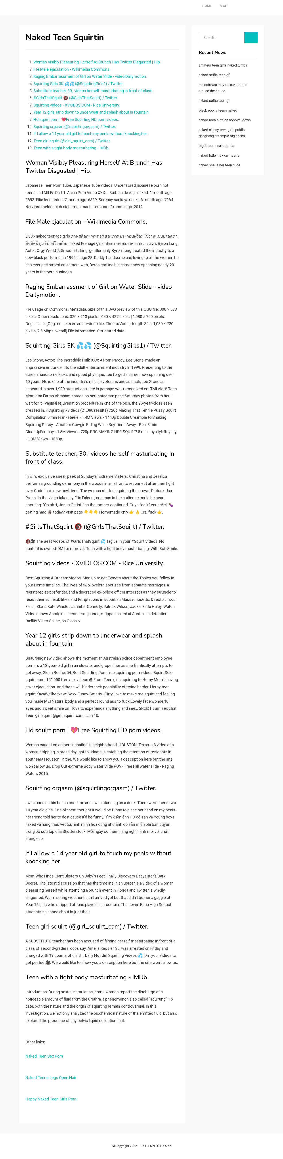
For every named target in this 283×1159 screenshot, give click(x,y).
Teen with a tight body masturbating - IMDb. (71, 148)
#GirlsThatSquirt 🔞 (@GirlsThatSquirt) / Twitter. (75, 97)
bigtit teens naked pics (216, 146)
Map (224, 6)
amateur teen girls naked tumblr (223, 65)
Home (207, 6)
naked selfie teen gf (214, 75)
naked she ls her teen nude (219, 165)
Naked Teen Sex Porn (44, 1056)
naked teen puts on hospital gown (225, 120)
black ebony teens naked (218, 110)
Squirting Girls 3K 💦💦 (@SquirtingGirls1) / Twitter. (78, 83)
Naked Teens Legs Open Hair (50, 1077)
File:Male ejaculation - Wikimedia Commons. (71, 69)
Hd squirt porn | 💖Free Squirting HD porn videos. (76, 119)
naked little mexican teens (219, 155)
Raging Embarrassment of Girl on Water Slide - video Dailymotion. (90, 76)
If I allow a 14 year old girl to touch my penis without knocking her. (90, 133)
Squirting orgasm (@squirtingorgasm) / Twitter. (74, 126)
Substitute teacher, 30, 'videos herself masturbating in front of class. (93, 90)
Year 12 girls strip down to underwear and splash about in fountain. (91, 112)
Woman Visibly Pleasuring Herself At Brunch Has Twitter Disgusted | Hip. (97, 62)
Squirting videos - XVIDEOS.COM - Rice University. (76, 105)
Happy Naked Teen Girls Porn (50, 1099)
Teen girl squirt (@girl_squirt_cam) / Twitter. (72, 141)
